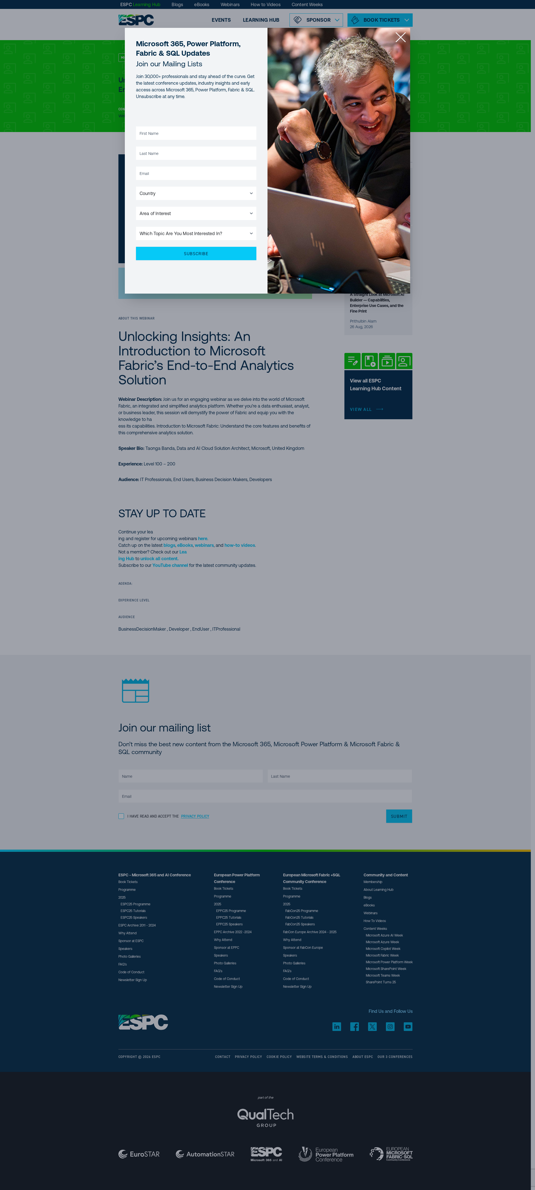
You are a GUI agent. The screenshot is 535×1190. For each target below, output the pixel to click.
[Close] (401, 37)
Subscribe (196, 253)
